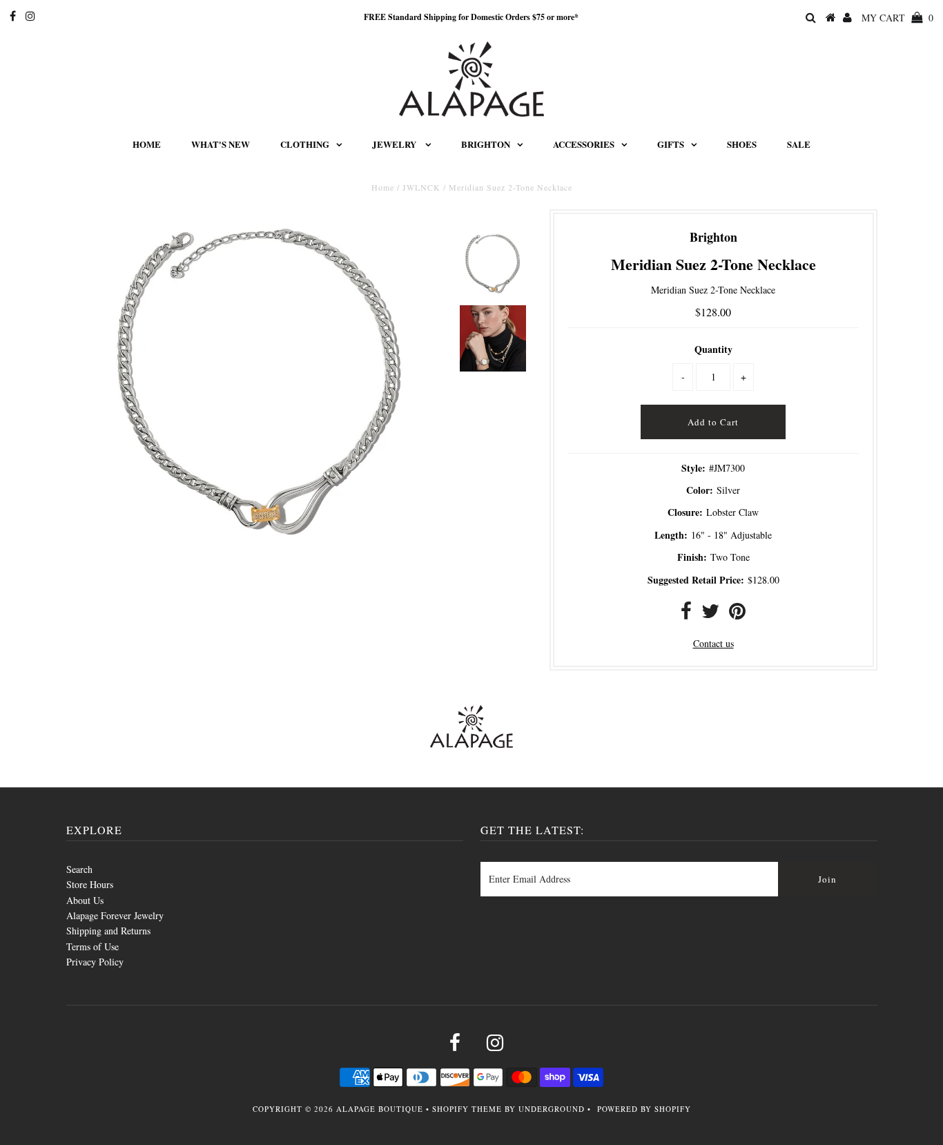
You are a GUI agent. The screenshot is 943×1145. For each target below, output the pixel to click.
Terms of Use (92, 946)
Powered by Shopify (644, 1109)
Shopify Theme (467, 1109)
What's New (220, 144)
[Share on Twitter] (710, 614)
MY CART (897, 17)
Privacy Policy (95, 961)
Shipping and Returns (108, 930)
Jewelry (395, 144)
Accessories (583, 144)
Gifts (670, 144)
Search (79, 869)
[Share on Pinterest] (737, 614)
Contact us (713, 643)
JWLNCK (421, 187)
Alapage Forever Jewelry (115, 915)
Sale (798, 144)
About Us (85, 900)
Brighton (485, 144)
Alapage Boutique (379, 1109)
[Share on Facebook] (686, 614)
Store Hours (89, 884)
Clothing (304, 144)
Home (147, 144)
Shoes (742, 144)
